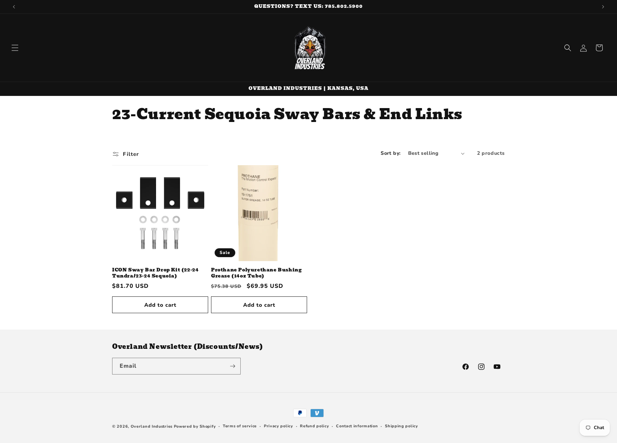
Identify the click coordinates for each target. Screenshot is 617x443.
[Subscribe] (232, 366)
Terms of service (240, 426)
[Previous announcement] (14, 7)
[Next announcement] (603, 7)
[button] (15, 48)
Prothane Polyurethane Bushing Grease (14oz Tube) (256, 273)
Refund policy (314, 426)
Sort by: (391, 153)
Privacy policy (278, 426)
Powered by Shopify (195, 426)
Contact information (357, 426)
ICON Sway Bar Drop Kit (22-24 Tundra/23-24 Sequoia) (155, 273)
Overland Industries (151, 426)
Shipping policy (401, 426)
